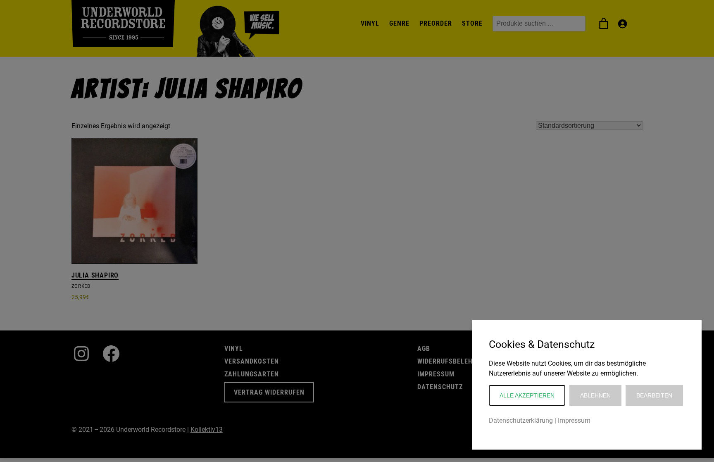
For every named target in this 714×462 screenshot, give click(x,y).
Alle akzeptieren (527, 395)
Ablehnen (595, 395)
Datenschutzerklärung (521, 420)
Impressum (574, 420)
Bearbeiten (654, 395)
